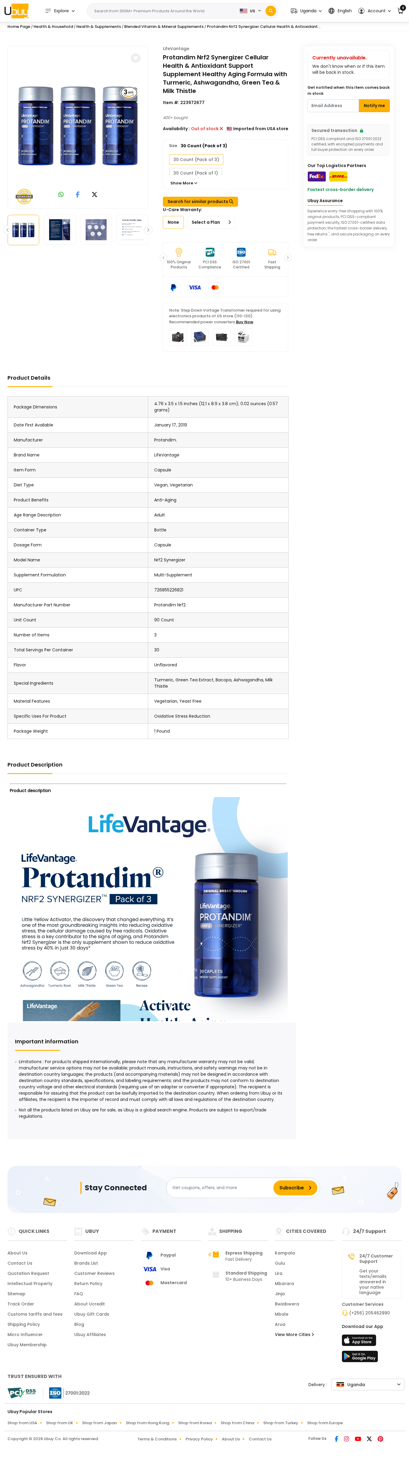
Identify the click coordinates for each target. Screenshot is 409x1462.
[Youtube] (358, 1440)
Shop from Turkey (280, 1423)
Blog (79, 1324)
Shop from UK (59, 1423)
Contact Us (19, 1263)
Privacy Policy (199, 1439)
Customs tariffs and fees (35, 1314)
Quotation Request (28, 1273)
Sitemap (16, 1294)
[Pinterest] (380, 1440)
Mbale (281, 1314)
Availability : (176, 129)
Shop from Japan (99, 1423)
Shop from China (237, 1423)
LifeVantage (176, 49)
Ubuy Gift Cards (91, 1314)
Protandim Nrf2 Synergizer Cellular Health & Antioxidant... (263, 26)
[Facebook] (337, 1440)
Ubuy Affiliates (90, 1335)
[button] (306, 11)
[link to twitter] (94, 195)
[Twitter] (369, 1440)
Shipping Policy (23, 1324)
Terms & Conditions (157, 1439)
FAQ (78, 1294)
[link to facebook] (78, 195)
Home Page (18, 26)
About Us (17, 1253)
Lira (278, 1273)
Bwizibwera (287, 1304)
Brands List (86, 1263)
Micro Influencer (25, 1335)
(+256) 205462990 (369, 1313)
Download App (90, 1253)
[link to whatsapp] (61, 195)
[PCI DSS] (21, 1393)
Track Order (20, 1304)
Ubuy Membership (27, 1345)
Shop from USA (22, 1423)
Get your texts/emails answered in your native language (373, 1281)
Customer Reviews (94, 1273)
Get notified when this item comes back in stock (348, 90)
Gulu (280, 1263)
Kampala (285, 1253)
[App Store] (360, 1342)
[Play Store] (360, 1358)
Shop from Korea (195, 1423)
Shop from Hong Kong (147, 1423)
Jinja (280, 1294)
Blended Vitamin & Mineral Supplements (164, 26)
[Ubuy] (16, 11)
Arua (280, 1324)
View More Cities (293, 1335)
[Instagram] (347, 1440)
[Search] (271, 11)
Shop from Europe (325, 1423)
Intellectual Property (29, 1284)
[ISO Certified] (66, 1393)
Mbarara (284, 1284)
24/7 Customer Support (376, 1258)
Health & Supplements (98, 26)
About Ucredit (89, 1304)
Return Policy (88, 1284)
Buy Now (244, 322)
